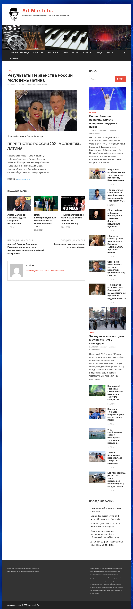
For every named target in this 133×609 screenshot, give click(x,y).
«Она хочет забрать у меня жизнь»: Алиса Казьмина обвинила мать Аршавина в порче (115, 244)
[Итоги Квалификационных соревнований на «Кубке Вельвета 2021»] (46, 212)
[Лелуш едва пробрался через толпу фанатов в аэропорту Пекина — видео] (97, 178)
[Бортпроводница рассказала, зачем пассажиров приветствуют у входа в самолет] (97, 482)
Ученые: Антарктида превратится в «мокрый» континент (114, 457)
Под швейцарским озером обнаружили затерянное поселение (114, 436)
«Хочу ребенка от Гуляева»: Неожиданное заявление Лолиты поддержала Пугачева (114, 218)
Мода (75, 53)
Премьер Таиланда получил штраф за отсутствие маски (115, 414)
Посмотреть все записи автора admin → (46, 270)
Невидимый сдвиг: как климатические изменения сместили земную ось (115, 393)
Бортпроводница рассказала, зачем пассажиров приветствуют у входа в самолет (116, 480)
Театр (110, 53)
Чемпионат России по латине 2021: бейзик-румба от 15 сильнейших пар (72, 219)
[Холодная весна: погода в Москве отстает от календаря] (107, 330)
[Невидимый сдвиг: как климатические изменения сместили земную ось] (97, 395)
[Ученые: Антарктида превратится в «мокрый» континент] (97, 461)
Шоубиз (14, 58)
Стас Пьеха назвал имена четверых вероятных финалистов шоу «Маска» (116, 268)
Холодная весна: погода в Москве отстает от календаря (106, 339)
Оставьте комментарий (37, 85)
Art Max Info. (37, 10)
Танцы (98, 53)
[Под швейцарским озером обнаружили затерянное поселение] (97, 438)
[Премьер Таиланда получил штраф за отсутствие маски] (97, 418)
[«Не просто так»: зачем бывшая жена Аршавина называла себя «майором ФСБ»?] (97, 199)
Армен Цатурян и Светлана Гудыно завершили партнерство (16, 219)
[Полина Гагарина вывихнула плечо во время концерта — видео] (107, 110)
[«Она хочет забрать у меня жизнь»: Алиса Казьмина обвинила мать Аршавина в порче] (97, 245)
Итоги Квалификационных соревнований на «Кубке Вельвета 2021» (45, 220)
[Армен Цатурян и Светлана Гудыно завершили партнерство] (19, 212)
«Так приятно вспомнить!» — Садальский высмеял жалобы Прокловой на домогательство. (117, 292)
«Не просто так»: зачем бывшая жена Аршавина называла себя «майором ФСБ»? (116, 195)
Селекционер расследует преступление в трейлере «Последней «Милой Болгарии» (106, 534)
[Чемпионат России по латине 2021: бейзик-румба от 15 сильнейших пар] (73, 212)
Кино (65, 53)
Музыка (87, 53)
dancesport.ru (23, 179)
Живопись (52, 53)
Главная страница (19, 53)
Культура (38, 53)
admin (23, 85)
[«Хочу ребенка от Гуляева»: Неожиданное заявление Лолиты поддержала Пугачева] (97, 219)
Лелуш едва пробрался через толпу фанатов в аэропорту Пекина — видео (116, 174)
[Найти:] (107, 79)
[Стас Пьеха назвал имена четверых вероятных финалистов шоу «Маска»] (97, 271)
